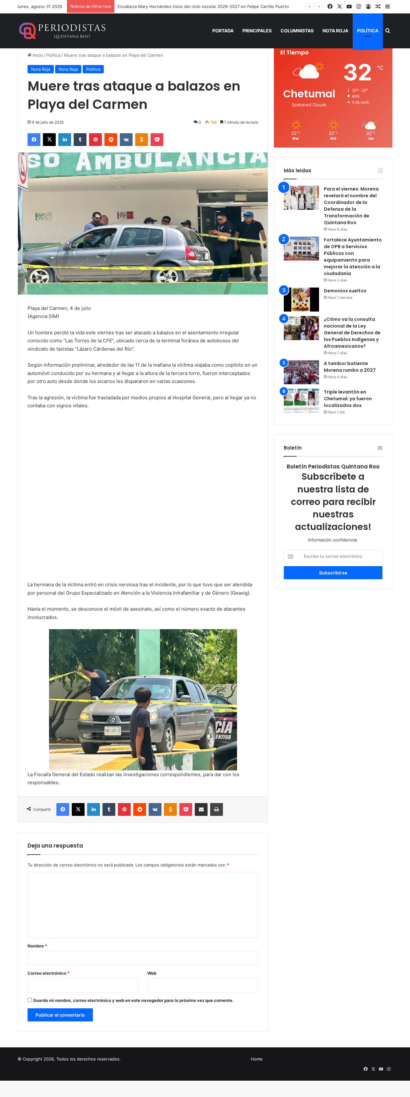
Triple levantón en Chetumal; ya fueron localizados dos (348, 399)
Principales (257, 30)
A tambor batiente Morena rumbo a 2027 (350, 366)
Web (151, 973)
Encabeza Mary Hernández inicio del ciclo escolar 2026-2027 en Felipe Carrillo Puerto (203, 6)
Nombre (37, 945)
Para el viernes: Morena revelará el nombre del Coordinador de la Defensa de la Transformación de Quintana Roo (351, 206)
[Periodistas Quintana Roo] (62, 31)
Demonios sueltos (345, 291)
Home (257, 1058)
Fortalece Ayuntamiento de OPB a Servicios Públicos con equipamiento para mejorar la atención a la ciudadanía (353, 257)
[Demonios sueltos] (301, 300)
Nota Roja (335, 30)
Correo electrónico (49, 973)
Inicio (37, 55)
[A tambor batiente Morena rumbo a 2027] (301, 372)
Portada (223, 30)
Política (367, 30)
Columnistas (297, 30)
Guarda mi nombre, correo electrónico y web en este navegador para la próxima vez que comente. (133, 1000)
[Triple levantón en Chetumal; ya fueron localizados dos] (301, 401)
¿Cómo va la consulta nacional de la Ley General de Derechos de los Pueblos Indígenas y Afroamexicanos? (352, 332)
